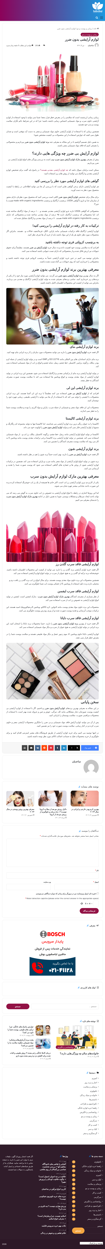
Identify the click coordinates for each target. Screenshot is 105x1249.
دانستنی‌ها (93, 1099)
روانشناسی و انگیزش (88, 1112)
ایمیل (96, 882)
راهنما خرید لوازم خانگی (87, 1108)
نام (97, 870)
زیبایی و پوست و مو (84, 28)
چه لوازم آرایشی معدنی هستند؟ (54, 170)
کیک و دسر (92, 1129)
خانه (95, 28)
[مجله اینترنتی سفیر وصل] (97, 7)
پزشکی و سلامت (90, 1087)
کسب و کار (92, 1125)
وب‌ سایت (47, 882)
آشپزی (94, 1078)
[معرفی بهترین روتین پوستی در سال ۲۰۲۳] (20, 798)
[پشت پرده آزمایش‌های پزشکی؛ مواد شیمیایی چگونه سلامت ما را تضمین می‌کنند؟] (43, 1043)
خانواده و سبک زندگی (88, 1095)
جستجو (100, 1226)
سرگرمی (93, 1121)
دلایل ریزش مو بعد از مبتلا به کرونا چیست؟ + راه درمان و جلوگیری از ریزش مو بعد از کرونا (53, 811)
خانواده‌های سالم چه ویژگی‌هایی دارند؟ (79, 1053)
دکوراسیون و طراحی (88, 1104)
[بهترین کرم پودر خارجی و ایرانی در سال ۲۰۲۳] (85, 798)
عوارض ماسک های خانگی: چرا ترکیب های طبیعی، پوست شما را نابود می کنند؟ (20, 1029)
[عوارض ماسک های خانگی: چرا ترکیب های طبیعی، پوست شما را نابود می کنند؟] (43, 1030)
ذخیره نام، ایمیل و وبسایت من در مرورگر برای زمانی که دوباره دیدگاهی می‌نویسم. (66, 893)
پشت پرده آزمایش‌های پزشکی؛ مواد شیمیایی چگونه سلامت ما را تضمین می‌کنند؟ (20, 1043)
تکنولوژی (93, 1091)
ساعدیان (91, 45)
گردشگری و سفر (90, 1133)
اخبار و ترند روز (91, 1082)
